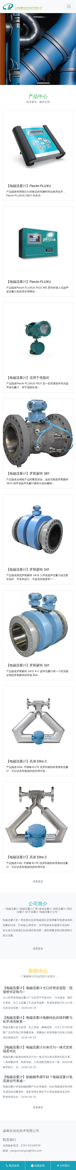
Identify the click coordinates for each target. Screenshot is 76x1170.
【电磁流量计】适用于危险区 (27, 378)
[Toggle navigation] (68, 6)
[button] (36, 81)
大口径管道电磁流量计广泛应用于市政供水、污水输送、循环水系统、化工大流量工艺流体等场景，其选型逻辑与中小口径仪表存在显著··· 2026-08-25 (37, 1002)
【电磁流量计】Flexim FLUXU (28, 186)
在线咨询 (39, 1165)
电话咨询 (13, 1165)
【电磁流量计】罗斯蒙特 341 (27, 569)
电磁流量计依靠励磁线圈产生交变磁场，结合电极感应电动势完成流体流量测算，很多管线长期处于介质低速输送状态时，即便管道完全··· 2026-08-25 (37, 1091)
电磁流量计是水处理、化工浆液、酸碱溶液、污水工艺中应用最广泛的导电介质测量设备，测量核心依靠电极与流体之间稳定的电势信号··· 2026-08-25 (37, 1032)
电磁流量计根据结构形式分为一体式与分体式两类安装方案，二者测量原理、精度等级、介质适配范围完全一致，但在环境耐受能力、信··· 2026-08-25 (37, 1062)
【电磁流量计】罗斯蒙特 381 (27, 473)
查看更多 (38, 881)
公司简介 (64, 1165)
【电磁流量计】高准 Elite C (26, 761)
